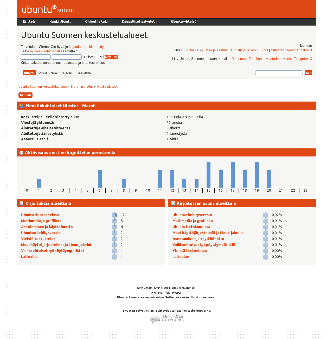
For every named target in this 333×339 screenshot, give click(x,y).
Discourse (239, 59)
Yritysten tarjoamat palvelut (291, 50)
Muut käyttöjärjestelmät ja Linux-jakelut (56, 245)
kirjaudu (75, 47)
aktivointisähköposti (45, 51)
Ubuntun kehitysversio (41, 233)
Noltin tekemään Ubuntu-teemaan (189, 297)
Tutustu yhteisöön (244, 50)
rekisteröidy (95, 47)
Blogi (264, 50)
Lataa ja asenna (216, 50)
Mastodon (273, 59)
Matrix (287, 59)
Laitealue (29, 257)
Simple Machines (183, 287)
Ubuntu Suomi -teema (133, 297)
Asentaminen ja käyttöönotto (47, 227)
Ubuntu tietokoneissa (40, 215)
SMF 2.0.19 (144, 287)
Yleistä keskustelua (38, 239)
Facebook (256, 59)
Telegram (301, 59)
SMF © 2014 (162, 287)
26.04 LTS (193, 50)
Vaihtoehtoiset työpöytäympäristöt (52, 251)
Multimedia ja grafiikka (41, 221)
